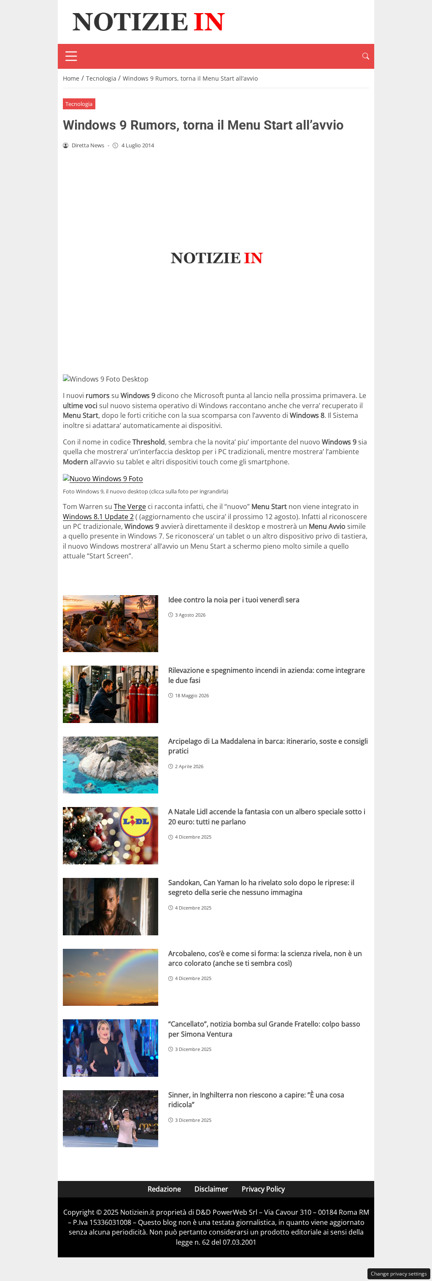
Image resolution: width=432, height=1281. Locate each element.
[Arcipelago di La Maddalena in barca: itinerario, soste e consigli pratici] (110, 765)
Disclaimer (211, 1189)
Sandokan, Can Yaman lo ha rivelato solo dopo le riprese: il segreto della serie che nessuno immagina (261, 887)
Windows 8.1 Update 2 (98, 516)
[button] (365, 56)
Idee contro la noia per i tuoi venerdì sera (234, 599)
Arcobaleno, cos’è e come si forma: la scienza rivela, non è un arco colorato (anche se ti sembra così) (265, 958)
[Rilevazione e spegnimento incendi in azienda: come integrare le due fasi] (110, 694)
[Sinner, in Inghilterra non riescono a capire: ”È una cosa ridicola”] (110, 1119)
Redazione (164, 1189)
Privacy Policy (263, 1189)
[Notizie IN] (147, 21)
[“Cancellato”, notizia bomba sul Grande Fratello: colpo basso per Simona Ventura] (110, 1048)
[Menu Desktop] (71, 56)
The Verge (130, 506)
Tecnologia (78, 104)
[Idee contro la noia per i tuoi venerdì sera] (110, 624)
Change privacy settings (399, 1273)
